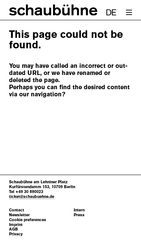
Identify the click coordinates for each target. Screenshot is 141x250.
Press (79, 215)
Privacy (16, 234)
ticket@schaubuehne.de (31, 196)
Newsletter (19, 215)
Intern (79, 210)
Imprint (16, 224)
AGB (13, 229)
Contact (16, 210)
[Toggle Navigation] (129, 12)
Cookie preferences (27, 219)
